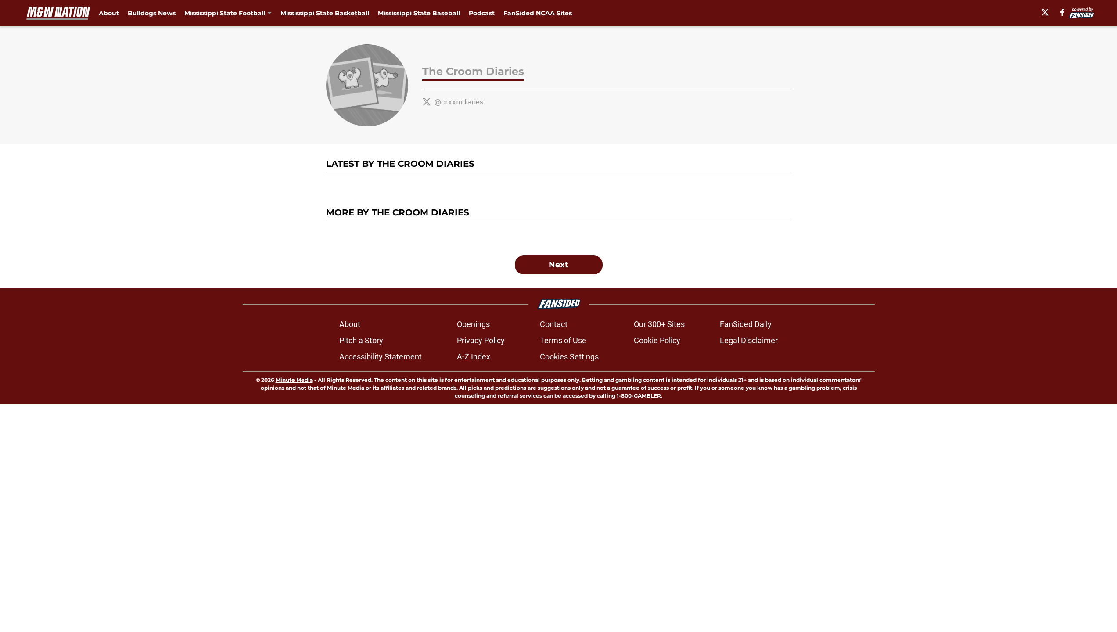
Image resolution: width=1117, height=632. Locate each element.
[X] (1045, 12)
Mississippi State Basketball (324, 13)
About (109, 13)
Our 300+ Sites (659, 324)
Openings (473, 324)
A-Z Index (473, 356)
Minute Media (294, 380)
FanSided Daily (746, 324)
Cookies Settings (569, 356)
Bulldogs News (152, 13)
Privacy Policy (481, 340)
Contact (553, 324)
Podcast (482, 13)
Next (558, 264)
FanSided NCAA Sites (537, 13)
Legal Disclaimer (749, 340)
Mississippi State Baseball (419, 13)
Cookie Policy (657, 340)
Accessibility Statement (380, 356)
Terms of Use (563, 340)
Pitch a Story (361, 340)
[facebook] (1062, 12)
